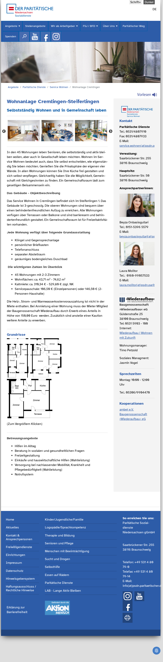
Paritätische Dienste (34, 87)
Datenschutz (14, 571)
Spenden (10, 36)
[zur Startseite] (30, 9)
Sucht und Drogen (57, 559)
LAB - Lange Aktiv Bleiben (63, 591)
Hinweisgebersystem (20, 579)
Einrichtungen (15, 555)
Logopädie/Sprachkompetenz (65, 527)
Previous (4, 131)
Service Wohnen (59, 87)
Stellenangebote (35, 26)
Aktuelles (12, 527)
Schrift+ (135, 2)
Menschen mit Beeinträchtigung (67, 551)
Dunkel (149, 2)
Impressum (14, 563)
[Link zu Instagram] (56, 36)
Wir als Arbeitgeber (65, 27)
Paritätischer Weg (134, 26)
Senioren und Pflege (59, 543)
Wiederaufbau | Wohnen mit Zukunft (135, 335)
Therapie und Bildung (60, 535)
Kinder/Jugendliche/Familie (64, 520)
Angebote (13, 27)
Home (10, 520)
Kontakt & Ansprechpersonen (19, 537)
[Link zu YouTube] (139, 596)
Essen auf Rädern (57, 575)
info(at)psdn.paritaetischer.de (139, 586)
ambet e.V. (126, 410)
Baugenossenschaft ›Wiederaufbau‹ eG (133, 416)
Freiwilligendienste (19, 547)
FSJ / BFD (91, 27)
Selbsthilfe (52, 567)
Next (111, 131)
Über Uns (110, 27)
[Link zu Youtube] (35, 36)
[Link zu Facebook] (45, 36)
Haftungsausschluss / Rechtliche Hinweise (21, 588)
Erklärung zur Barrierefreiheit (17, 609)
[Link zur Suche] (24, 36)
